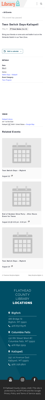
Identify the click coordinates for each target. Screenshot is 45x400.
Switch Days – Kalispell (9, 75)
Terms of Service (28, 393)
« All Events (7, 12)
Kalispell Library (7, 119)
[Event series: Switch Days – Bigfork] (12, 175)
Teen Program (7, 80)
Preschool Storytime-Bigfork (11, 275)
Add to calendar (13, 51)
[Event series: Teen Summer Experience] (29, 221)
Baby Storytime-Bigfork (35, 275)
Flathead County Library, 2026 (18, 388)
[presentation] (21, 153)
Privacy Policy (10, 393)
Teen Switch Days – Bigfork (14, 170)
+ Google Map (29, 124)
